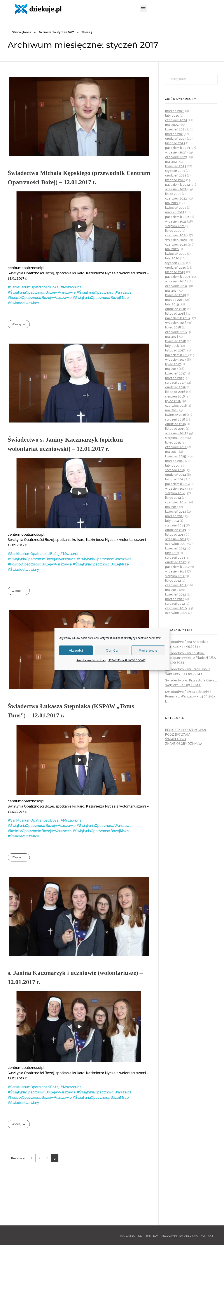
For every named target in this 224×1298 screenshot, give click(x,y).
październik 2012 (177, 567)
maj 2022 (171, 203)
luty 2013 (172, 553)
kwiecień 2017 (175, 373)
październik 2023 (177, 148)
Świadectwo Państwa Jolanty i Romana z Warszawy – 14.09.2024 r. (190, 696)
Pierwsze (17, 1158)
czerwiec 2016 (176, 405)
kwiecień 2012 (175, 594)
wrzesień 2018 (176, 322)
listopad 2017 (175, 350)
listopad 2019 (175, 272)
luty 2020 (172, 258)
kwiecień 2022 (175, 207)
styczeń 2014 (175, 525)
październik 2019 (177, 276)
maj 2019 (171, 290)
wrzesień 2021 (175, 221)
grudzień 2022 (175, 175)
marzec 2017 (174, 378)
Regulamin (169, 1235)
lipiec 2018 (173, 327)
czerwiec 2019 (176, 286)
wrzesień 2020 (176, 240)
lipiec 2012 (173, 580)
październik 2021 (177, 217)
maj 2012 (171, 590)
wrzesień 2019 (176, 281)
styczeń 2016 (175, 419)
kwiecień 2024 (175, 129)
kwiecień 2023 (175, 166)
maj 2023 (171, 161)
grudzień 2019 (175, 267)
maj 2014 (171, 507)
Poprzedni (31, 1158)
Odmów (112, 651)
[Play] (79, 226)
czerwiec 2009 (176, 613)
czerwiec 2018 (176, 332)
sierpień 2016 (175, 396)
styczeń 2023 (175, 171)
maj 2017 (171, 369)
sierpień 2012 (175, 576)
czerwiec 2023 (176, 157)
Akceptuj (76, 651)
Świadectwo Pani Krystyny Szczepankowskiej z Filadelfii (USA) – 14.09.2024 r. (191, 657)
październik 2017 (177, 355)
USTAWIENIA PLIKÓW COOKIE (126, 660)
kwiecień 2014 (175, 511)
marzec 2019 (174, 299)
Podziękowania (177, 734)
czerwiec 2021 (176, 235)
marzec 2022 (174, 212)
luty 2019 (172, 304)
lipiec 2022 (173, 194)
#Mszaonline (71, 287)
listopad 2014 (175, 479)
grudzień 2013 (175, 530)
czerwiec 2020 (176, 244)
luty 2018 (172, 346)
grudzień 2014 (175, 474)
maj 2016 (171, 410)
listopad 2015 (175, 428)
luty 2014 (172, 520)
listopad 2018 (175, 313)
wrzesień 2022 (176, 189)
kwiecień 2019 (175, 295)
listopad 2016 (175, 392)
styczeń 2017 (175, 382)
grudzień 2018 (175, 309)
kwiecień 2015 (175, 456)
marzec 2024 (175, 134)
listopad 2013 (175, 534)
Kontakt (207, 1235)
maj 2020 (172, 249)
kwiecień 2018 (175, 341)
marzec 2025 (174, 111)
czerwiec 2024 (176, 120)
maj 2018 (171, 336)
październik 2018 (177, 318)
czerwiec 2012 (176, 585)
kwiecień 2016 (175, 415)
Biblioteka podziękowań (185, 730)
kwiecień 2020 (175, 253)
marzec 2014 (174, 516)
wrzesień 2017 (175, 359)
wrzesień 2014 (176, 488)
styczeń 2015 (175, 470)
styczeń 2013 (175, 557)
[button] (143, 8)
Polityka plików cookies (91, 660)
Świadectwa (175, 739)
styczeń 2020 (175, 263)
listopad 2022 (175, 180)
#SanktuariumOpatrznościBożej (34, 287)
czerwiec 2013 (176, 544)
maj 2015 (171, 451)
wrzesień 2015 (175, 433)
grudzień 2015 (175, 424)
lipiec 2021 (173, 230)
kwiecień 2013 (175, 548)
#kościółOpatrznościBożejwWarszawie (40, 298)
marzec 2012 (174, 599)
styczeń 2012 (175, 603)
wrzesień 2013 (175, 539)
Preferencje (148, 651)
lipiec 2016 (173, 401)
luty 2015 (172, 465)
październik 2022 (177, 184)
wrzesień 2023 (176, 152)
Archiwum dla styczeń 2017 (56, 32)
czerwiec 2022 (176, 198)
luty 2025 (172, 115)
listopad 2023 (175, 143)
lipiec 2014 (173, 497)
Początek (127, 1235)
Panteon (152, 1235)
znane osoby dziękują (183, 743)
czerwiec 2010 (176, 608)
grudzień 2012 (175, 562)
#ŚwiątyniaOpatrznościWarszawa (104, 292)
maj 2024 (172, 125)
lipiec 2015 (173, 442)
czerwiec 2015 (176, 447)
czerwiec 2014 (176, 502)
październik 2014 (177, 484)
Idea (140, 1235)
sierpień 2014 (175, 493)
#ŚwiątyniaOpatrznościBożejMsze (101, 298)
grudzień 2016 (175, 387)
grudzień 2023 (175, 138)
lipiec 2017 (173, 364)
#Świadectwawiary (23, 303)
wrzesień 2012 (175, 571)
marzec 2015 (174, 461)
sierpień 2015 (175, 438)
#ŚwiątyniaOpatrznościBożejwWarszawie (42, 292)
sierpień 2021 (175, 226)
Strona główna (21, 32)
